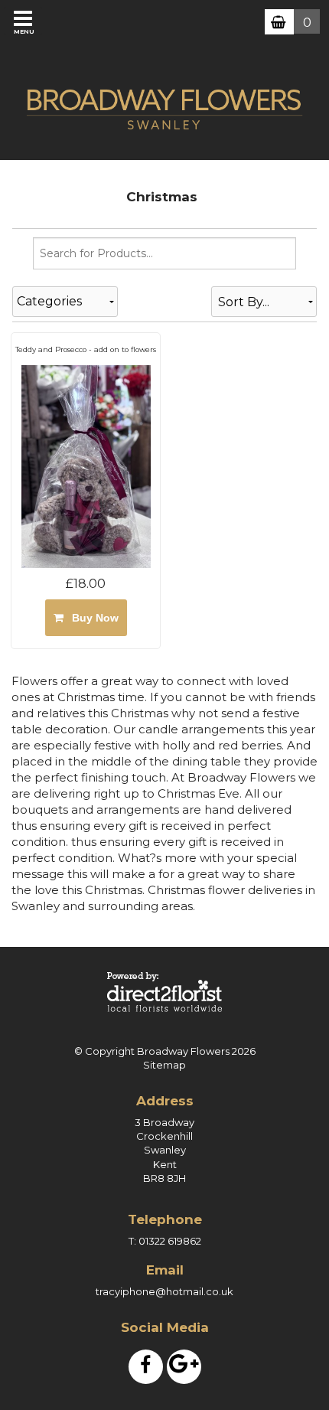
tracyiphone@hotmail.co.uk (164, 1291)
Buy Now (92, 618)
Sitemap (164, 1065)
